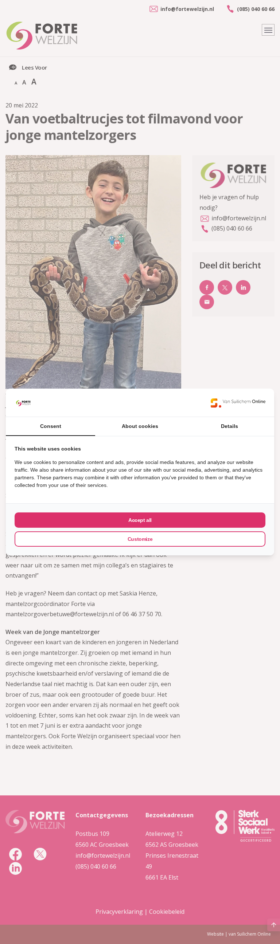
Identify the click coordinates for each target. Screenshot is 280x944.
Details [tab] (229, 426)
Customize (140, 539)
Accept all (140, 520)
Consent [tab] (50, 426)
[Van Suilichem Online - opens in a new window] (238, 402)
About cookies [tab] (140, 426)
